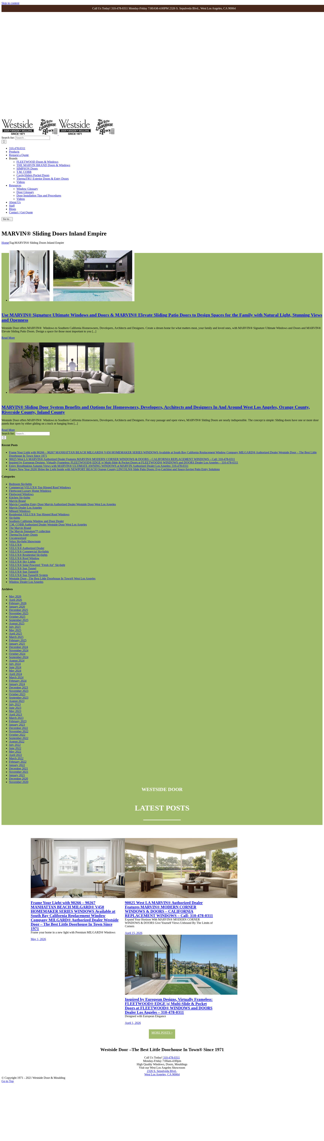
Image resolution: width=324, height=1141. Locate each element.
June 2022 (15, 748)
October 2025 (17, 616)
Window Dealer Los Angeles (26, 581)
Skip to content (10, 3)
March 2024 (16, 677)
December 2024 (18, 647)
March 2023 (16, 717)
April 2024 (15, 674)
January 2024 (17, 684)
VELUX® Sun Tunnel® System (28, 575)
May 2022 (15, 751)
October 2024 (17, 653)
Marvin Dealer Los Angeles (25, 507)
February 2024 (17, 680)
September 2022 (18, 738)
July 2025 (15, 626)
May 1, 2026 (38, 939)
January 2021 (17, 775)
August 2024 (16, 660)
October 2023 (17, 694)
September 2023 (18, 697)
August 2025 (16, 623)
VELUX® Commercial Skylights (29, 551)
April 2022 (15, 755)
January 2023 (17, 724)
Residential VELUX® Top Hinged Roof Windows (39, 514)
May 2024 (15, 670)
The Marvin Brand (20, 527)
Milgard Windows (19, 511)
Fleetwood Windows (21, 494)
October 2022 (17, 734)
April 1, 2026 (133, 1022)
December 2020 (18, 778)
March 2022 (16, 758)
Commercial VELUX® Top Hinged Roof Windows (40, 487)
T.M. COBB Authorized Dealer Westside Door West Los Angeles (48, 524)
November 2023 (18, 690)
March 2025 (16, 637)
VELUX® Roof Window (24, 558)
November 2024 (18, 650)
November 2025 (18, 613)
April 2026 (15, 599)
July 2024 (15, 663)
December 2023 (18, 687)
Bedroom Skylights (20, 484)
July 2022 (15, 744)
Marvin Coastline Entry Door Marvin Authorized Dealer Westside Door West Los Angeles (62, 504)
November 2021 (18, 771)
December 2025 (18, 610)
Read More (8, 337)
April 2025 (15, 633)
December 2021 (18, 768)
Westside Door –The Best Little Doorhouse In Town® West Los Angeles (52, 578)
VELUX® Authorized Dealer (26, 548)
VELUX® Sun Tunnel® (23, 571)
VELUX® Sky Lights (22, 561)
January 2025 (17, 643)
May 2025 (15, 630)
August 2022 (16, 741)
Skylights (14, 517)
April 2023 (15, 714)
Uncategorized (17, 538)
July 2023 (15, 704)
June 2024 (15, 667)
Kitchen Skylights (19, 497)
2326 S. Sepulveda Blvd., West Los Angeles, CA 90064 (162, 1072)
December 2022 (18, 728)
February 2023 (17, 721)
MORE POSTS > (162, 1032)
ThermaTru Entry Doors (23, 534)
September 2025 (18, 620)
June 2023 (15, 707)
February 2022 (17, 761)
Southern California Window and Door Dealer (36, 521)
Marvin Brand (17, 500)
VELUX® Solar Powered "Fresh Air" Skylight (37, 565)
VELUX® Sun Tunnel (22, 568)
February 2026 (17, 603)
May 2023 (15, 711)
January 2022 (17, 765)
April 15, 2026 (133, 933)
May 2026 (15, 596)
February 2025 (17, 640)
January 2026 (17, 606)
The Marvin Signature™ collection (29, 531)
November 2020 (18, 782)
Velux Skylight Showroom (24, 541)
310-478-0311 (171, 1057)
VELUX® (15, 544)
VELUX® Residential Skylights (28, 554)
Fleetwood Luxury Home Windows (30, 490)
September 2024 (18, 657)
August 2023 (16, 701)
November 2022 (18, 731)
